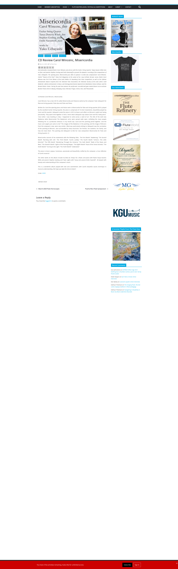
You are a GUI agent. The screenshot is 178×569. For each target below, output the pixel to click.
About (110, 7)
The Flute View (53, 64)
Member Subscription (52, 7)
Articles (41, 55)
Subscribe (127, 565)
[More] (53, 67)
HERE (43, 173)
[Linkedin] (45, 67)
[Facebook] (39, 67)
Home (40, 7)
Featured (55, 55)
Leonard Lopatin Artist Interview (130, 282)
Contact (128, 7)
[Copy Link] (50, 67)
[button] (68, 7)
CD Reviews (47, 55)
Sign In (137, 565)
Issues (65, 7)
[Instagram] (47, 67)
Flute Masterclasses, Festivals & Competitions (88, 7)
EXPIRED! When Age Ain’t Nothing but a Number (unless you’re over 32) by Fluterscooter (126, 272)
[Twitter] (42, 67)
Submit (117, 7)
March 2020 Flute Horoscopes (48, 189)
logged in (48, 201)
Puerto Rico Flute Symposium (95, 189)
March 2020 (62, 55)
